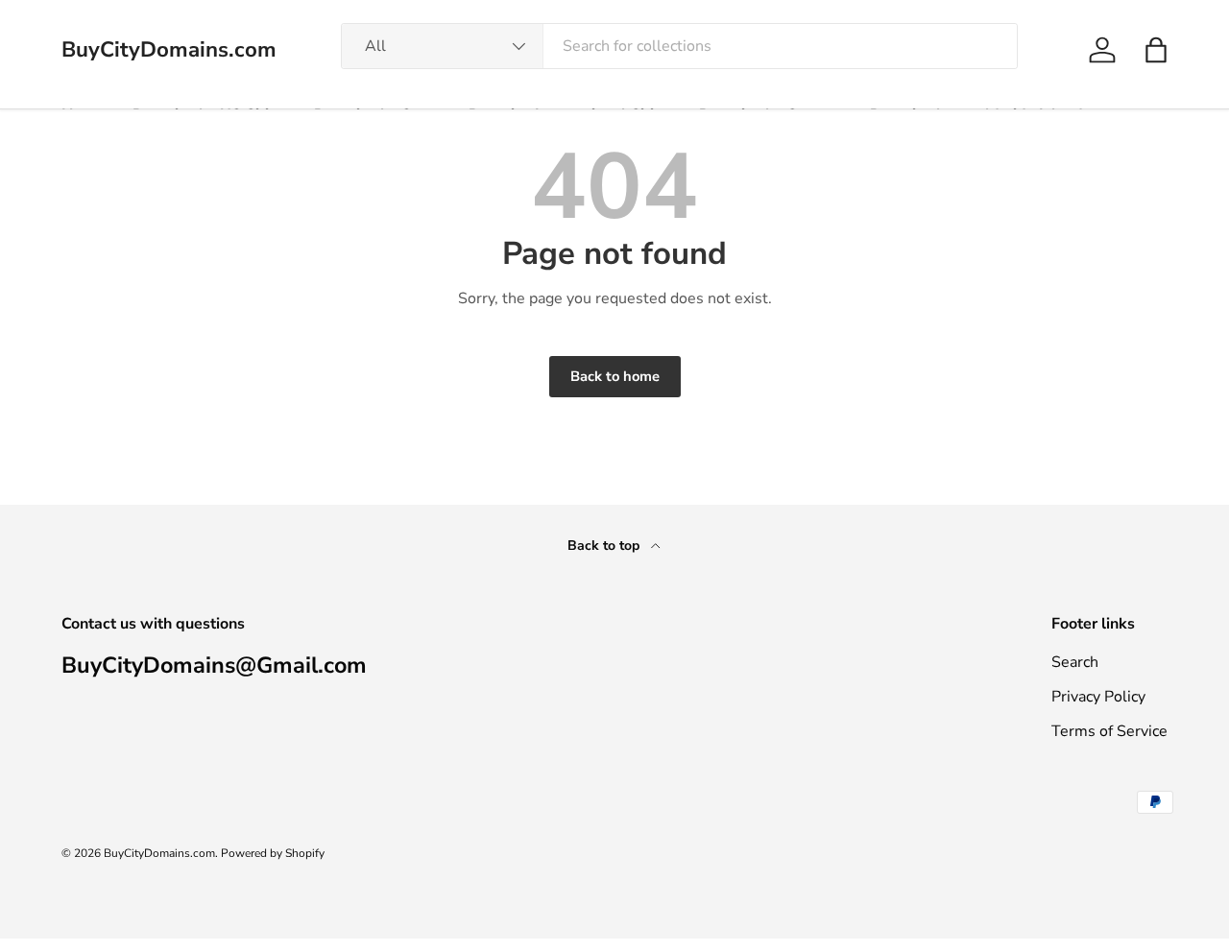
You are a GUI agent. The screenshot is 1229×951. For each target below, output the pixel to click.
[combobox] (679, 46)
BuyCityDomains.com (159, 853)
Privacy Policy (1098, 696)
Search (1074, 662)
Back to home (615, 376)
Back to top (605, 545)
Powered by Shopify (273, 853)
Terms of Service (1109, 731)
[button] (1156, 50)
